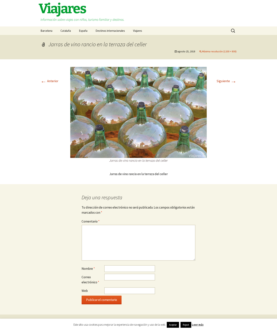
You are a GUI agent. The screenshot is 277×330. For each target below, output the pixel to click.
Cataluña (65, 30)
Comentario (90, 221)
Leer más (198, 324)
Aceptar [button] (173, 324)
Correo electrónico (90, 279)
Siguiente (226, 81)
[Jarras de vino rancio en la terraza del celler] (138, 112)
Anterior (49, 81)
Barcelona (46, 30)
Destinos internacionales (110, 30)
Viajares (137, 30)
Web (85, 291)
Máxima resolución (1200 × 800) (219, 51)
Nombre (88, 269)
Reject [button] (186, 324)
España (83, 30)
